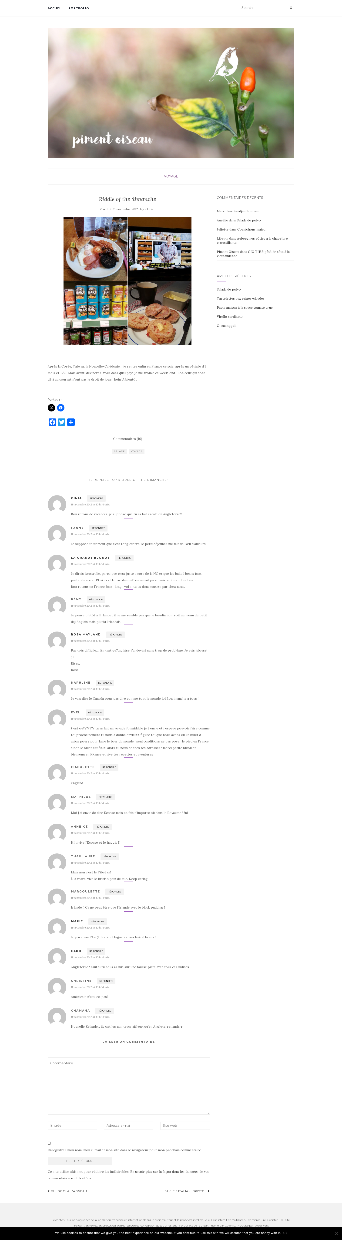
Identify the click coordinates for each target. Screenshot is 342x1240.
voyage (137, 451)
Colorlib (230, 1225)
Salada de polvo (249, 220)
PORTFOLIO (78, 8)
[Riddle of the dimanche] (128, 281)
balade (119, 451)
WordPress (262, 1225)
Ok (285, 1233)
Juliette (222, 229)
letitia (149, 209)
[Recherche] (291, 7)
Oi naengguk (226, 326)
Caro (76, 951)
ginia (76, 498)
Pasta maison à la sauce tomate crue (245, 307)
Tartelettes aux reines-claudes (241, 298)
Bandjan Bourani (246, 211)
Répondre (96, 498)
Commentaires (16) (127, 439)
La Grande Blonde (90, 557)
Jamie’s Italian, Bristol (186, 1191)
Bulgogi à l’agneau (68, 1191)
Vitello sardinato (230, 316)
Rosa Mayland (86, 634)
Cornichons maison (252, 229)
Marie (77, 921)
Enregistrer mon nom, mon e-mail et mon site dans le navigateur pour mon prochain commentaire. (125, 1150)
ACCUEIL (55, 8)
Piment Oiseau (228, 252)
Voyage (171, 176)
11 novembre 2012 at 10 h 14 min (90, 504)
